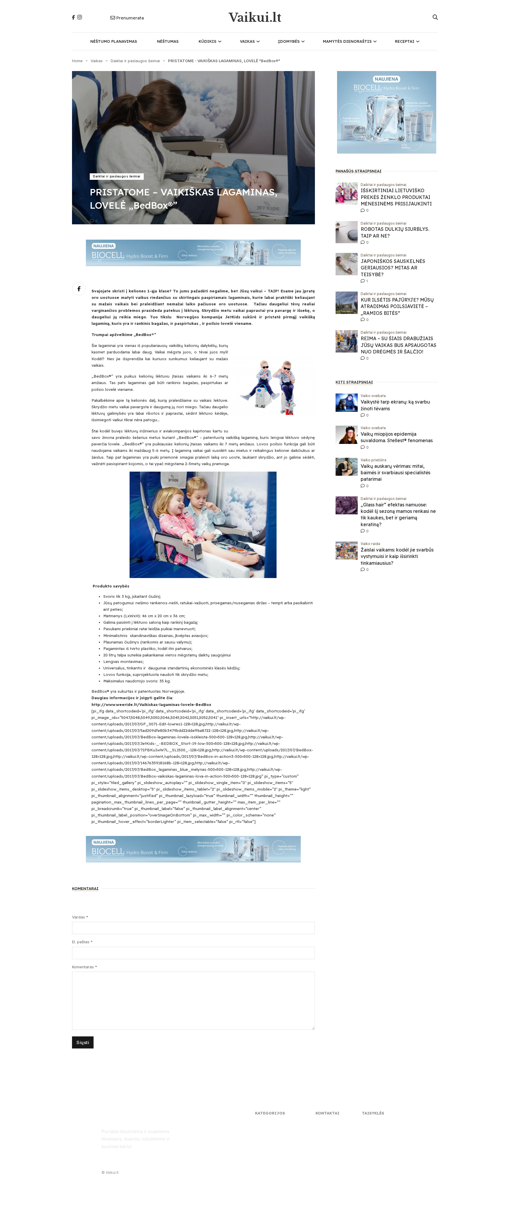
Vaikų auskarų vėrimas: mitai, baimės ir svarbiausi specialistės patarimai (395, 472)
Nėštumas (168, 41)
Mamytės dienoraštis (347, 41)
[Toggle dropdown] (220, 41)
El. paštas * (82, 941)
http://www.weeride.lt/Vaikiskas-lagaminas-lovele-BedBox (151, 704)
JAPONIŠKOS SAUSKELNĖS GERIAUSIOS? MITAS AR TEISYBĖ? (393, 267)
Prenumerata (130, 18)
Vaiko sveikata (373, 396)
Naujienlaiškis (328, 1130)
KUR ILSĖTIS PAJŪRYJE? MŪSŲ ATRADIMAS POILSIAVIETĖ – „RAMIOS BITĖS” (397, 306)
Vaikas (247, 41)
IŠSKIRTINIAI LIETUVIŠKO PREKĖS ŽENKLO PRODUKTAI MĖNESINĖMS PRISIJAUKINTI (396, 197)
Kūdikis (207, 41)
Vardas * (80, 917)
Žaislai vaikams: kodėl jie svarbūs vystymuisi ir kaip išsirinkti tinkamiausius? (397, 556)
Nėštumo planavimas (113, 41)
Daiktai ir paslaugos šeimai (135, 60)
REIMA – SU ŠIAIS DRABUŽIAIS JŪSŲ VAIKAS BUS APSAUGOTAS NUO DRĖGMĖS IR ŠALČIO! (399, 345)
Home (77, 60)
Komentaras (84, 966)
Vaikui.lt (255, 17)
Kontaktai (324, 1123)
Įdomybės (289, 41)
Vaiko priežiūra (373, 460)
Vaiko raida (370, 543)
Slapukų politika (376, 1130)
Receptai (404, 41)
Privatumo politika (378, 1123)
